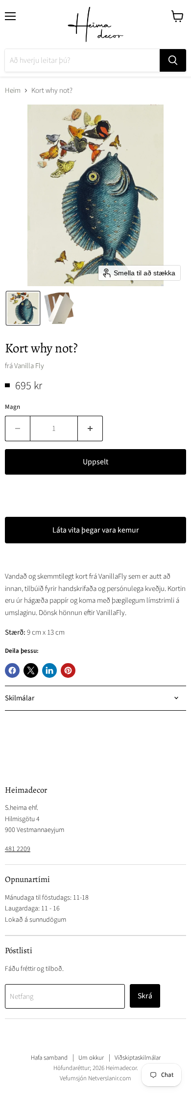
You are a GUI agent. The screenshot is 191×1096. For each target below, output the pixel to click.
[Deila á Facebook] (12, 670)
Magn (12, 407)
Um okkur (91, 1057)
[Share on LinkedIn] (49, 670)
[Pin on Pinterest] (68, 670)
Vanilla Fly (29, 366)
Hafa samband (49, 1057)
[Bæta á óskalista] (14, 497)
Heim (13, 90)
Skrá (145, 995)
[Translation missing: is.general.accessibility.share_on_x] (31, 670)
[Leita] (173, 60)
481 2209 (17, 849)
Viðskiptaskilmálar (138, 1057)
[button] (23, 308)
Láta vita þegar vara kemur (95, 530)
